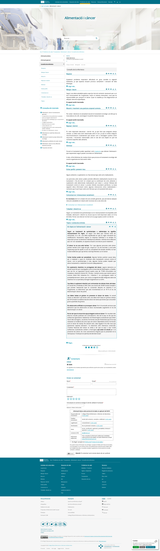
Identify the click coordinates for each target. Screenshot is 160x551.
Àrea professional (102, 2)
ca (117, 2)
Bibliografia (77, 64)
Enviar (70, 453)
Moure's (43, 76)
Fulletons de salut (45, 507)
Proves (83, 473)
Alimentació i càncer (66, 52)
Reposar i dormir (45, 80)
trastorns (98, 151)
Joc (102, 479)
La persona (43, 468)
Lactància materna (65, 490)
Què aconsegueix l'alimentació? (49, 117)
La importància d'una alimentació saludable (52, 116)
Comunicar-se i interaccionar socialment (80, 205)
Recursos (93, 2)
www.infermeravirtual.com (89, 439)
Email (104, 381)
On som (70, 509)
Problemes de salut (85, 2)
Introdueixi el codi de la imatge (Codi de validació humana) (85, 403)
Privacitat (43, 548)
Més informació (150, 547)
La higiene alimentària (47, 122)
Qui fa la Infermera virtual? (74, 504)
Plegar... (69, 343)
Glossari (104, 482)
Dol (62, 479)
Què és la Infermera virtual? (75, 501)
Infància (63, 468)
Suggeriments (61, 548)
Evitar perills (44, 88)
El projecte (71, 498)
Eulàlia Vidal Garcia (70, 58)
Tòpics (43, 101)
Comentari (70, 387)
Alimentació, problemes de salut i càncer (52, 141)
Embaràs (63, 487)
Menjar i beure (45, 72)
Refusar (142, 547)
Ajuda (104, 501)
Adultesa (63, 473)
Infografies (43, 504)
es (120, 2)
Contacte (105, 510)
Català (103, 498)
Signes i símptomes (86, 471)
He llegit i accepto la (88, 442)
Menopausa (64, 482)
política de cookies (147, 544)
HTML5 (42, 532)
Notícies (104, 487)
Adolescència (64, 471)
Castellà (109, 498)
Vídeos (42, 501)
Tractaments (57, 52)
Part (62, 493)
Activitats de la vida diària (61, 2)
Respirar (43, 68)
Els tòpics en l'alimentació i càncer (50, 130)
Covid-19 (104, 484)
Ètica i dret (104, 476)
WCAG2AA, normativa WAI (47, 531)
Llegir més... (70, 86)
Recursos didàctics (106, 468)
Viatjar (62, 484)
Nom (68, 381)
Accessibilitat (71, 512)
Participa (43, 512)
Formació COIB (44, 515)
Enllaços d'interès (70, 64)
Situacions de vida (74, 2)
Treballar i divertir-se (46, 97)
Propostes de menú (47, 148)
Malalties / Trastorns (87, 468)
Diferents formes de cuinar (48, 124)
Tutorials (110, 2)
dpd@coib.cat (86, 433)
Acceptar (136, 547)
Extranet (67, 548)
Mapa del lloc (106, 504)
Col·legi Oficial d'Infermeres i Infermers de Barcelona (81, 515)
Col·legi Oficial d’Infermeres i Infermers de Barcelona (60, 545)
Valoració (70, 396)
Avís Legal (54, 548)
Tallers (103, 473)
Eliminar (43, 84)
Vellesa (63, 476)
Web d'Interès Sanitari (46, 529)
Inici (41, 52)
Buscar (104, 512)
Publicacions (71, 507)
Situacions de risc (86, 479)
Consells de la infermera (78, 52)
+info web (85, 415)
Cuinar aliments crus (47, 125)
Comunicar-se (44, 93)
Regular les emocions (107, 471)
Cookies (48, 548)
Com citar (83, 64)
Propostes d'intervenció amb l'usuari (50, 509)
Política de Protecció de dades (94, 442)
